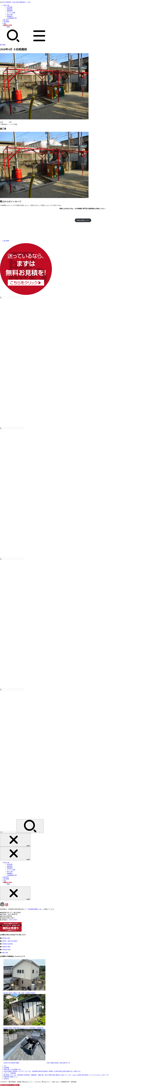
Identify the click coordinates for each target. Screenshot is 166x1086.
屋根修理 (9, 11)
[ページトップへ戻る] (20, 1085)
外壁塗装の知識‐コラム (10, 1077)
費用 (8, 27)
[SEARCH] (13, 41)
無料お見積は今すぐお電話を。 (9, 1085)
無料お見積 (5, 952)
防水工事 (9, 14)
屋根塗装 (9, 9)
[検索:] (8, 832)
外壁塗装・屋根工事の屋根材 (9, 941)
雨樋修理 (9, 16)
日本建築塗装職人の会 (35, 909)
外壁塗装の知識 (6, 949)
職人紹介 (6, 20)
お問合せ (6, 1078)
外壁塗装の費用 (6, 946)
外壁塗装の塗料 (6, 938)
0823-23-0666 (13, 920)
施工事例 (6, 21)
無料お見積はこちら (83, 220)
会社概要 (6, 1067)
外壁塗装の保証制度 (7, 944)
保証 (4, 23)
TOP (4, 1066)
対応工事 (6, 5)
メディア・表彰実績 (9, 1073)
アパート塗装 (11, 12)
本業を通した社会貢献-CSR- (12, 1069)
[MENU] (39, 41)
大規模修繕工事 (12, 18)
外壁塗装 (9, 7)
